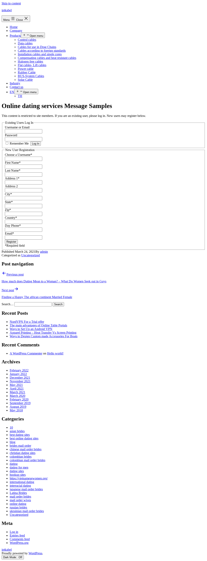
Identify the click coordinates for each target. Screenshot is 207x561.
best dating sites (20, 434)
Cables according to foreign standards (42, 50)
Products (15, 35)
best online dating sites (24, 438)
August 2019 (18, 406)
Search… (8, 304)
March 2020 (17, 395)
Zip (8, 210)
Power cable (26, 68)
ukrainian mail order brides (27, 511)
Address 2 (11, 186)
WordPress (35, 553)
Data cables (25, 43)
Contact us (16, 87)
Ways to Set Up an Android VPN (31, 329)
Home (14, 27)
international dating (22, 482)
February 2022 (19, 370)
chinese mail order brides (25, 449)
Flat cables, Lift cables (32, 65)
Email (9, 233)
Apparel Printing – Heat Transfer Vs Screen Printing (43, 332)
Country (11, 217)
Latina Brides (18, 493)
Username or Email (17, 127)
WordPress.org (19, 542)
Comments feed (20, 539)
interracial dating (20, 485)
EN (12, 92)
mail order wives (20, 500)
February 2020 (19, 399)
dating (14, 464)
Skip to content (11, 3)
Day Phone (13, 225)
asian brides (17, 431)
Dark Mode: (10, 557)
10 (11, 427)
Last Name (12, 170)
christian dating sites (22, 453)
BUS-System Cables (31, 76)
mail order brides (20, 496)
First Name (13, 162)
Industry (15, 83)
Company (16, 30)
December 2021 (20, 377)
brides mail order (20, 445)
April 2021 (17, 388)
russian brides (18, 507)
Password (11, 135)
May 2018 (16, 410)
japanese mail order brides (26, 489)
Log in (14, 532)
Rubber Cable (27, 72)
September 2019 (20, 403)
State (9, 202)
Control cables (27, 39)
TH (20, 96)
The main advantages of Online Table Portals (38, 325)
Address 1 (12, 178)
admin (44, 251)
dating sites (17, 471)
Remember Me (19, 143)
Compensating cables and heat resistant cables (47, 58)
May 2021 (16, 385)
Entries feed (17, 535)
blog (12, 442)
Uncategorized (30, 255)
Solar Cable (25, 79)
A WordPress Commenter (26, 353)
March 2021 (17, 392)
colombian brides (21, 456)
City (8, 194)
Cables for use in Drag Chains (37, 47)
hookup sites (18, 474)
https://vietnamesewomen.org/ (29, 478)
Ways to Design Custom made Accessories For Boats (43, 336)
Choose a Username (18, 154)
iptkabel (7, 10)
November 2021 (20, 381)
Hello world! (55, 353)
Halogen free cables (30, 61)
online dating (18, 503)
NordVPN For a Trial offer (27, 321)
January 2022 (18, 374)
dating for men (19, 467)
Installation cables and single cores (40, 54)
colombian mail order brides (27, 460)
